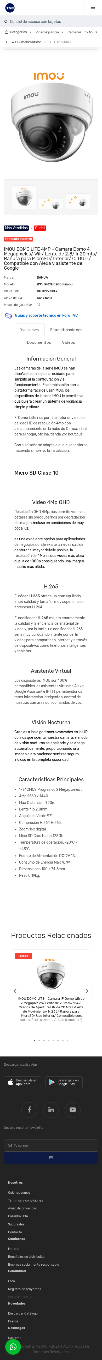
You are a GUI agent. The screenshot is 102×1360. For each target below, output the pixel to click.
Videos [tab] (68, 342)
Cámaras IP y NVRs (82, 32)
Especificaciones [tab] (66, 329)
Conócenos (16, 1239)
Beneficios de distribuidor (27, 1257)
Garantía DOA (18, 1216)
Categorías (18, 32)
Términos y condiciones (25, 1200)
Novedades (17, 1303)
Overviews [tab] (29, 329)
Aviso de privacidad (22, 1208)
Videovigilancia (47, 32)
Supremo (14, 1338)
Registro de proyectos (24, 1289)
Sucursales (16, 1224)
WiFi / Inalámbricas (27, 42)
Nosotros (15, 1182)
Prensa (13, 1321)
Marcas (13, 1249)
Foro (11, 1281)
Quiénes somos (19, 1192)
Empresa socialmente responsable (33, 1264)
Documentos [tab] (39, 342)
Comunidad (17, 1271)
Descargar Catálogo (23, 1313)
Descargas (16, 1328)
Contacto (15, 1232)
